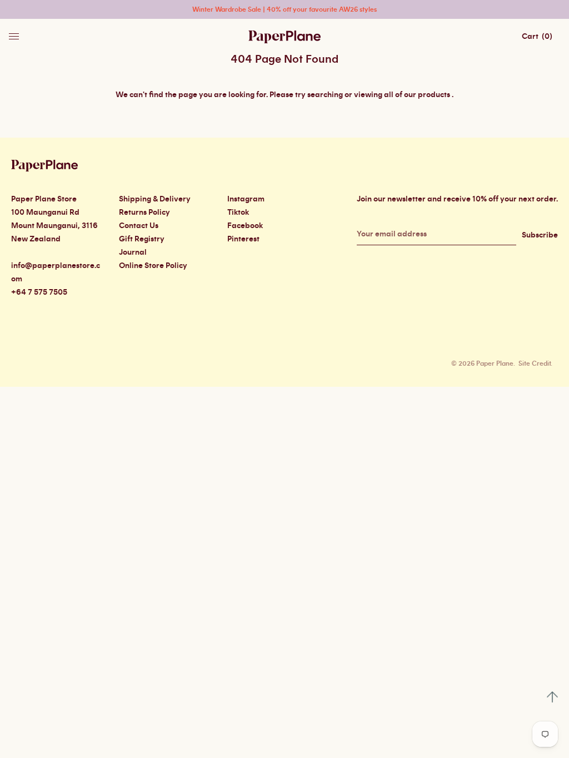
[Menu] (15, 33)
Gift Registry (141, 239)
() (537, 37)
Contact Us (138, 226)
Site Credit (534, 363)
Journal (133, 252)
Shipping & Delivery (155, 199)
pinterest (243, 239)
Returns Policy (144, 212)
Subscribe (540, 235)
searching (325, 95)
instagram (245, 199)
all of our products (417, 95)
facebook (245, 226)
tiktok (238, 212)
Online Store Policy (153, 266)
